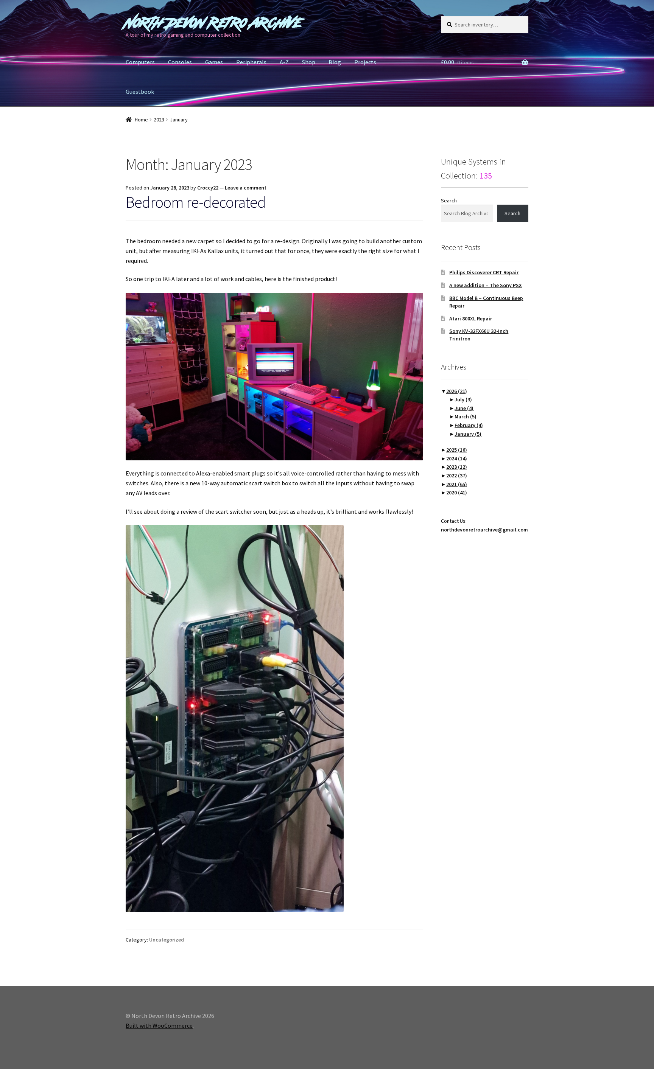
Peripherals (251, 62)
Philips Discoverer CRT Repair (484, 272)
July (463, 399)
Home (141, 119)
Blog (335, 62)
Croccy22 (207, 187)
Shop (308, 62)
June (464, 408)
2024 (456, 458)
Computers (140, 62)
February (469, 425)
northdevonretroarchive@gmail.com (484, 529)
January (468, 433)
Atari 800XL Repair (470, 318)
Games (214, 62)
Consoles (180, 62)
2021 (456, 484)
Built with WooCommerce (159, 1025)
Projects (365, 62)
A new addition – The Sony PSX (485, 285)
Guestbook (140, 91)
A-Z (284, 62)
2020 (456, 492)
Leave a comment (245, 187)
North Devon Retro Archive (214, 23)
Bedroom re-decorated (196, 202)
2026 (456, 391)
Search (449, 200)
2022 (456, 475)
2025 (456, 449)
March (465, 416)
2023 (159, 119)
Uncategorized (166, 939)
